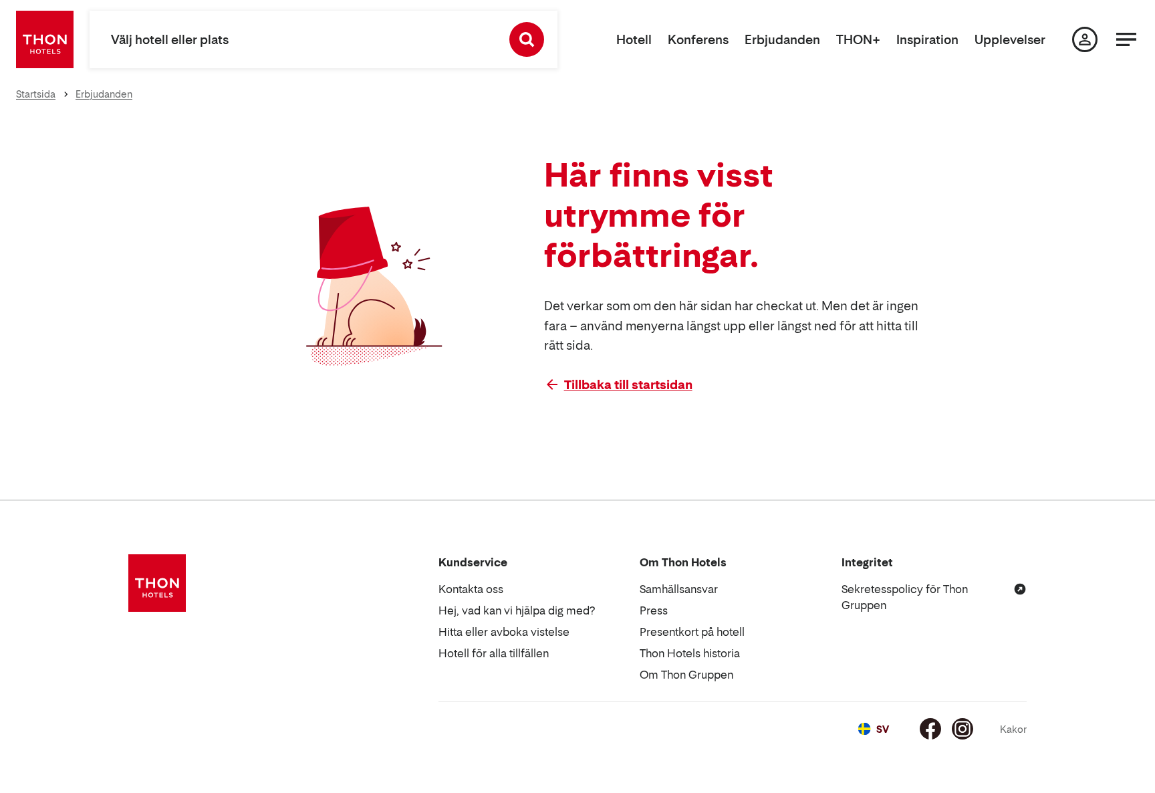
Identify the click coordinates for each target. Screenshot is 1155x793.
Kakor (1013, 729)
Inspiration (927, 40)
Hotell (634, 40)
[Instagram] (962, 729)
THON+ (858, 40)
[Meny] (1126, 39)
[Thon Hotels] (45, 39)
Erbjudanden (782, 40)
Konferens (698, 40)
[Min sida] (1085, 39)
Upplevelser (1010, 40)
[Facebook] (930, 729)
